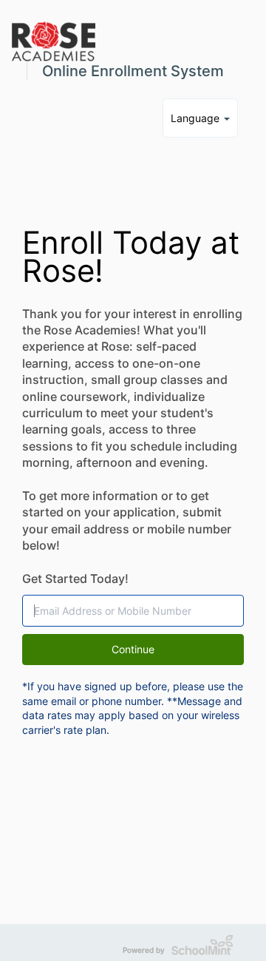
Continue (133, 649)
